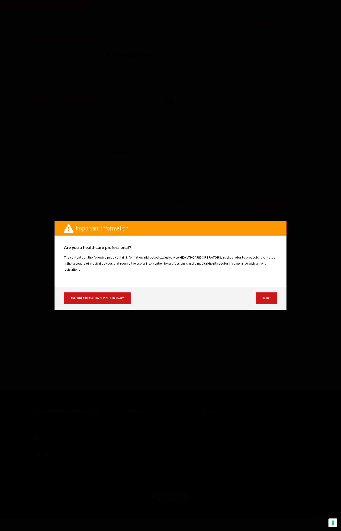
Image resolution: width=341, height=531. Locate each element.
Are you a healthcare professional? (97, 298)
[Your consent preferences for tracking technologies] (332, 522)
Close (266, 298)
